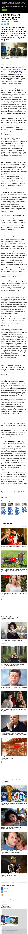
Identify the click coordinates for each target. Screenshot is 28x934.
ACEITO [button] (4, 10)
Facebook (21, 491)
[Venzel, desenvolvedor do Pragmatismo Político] (5, 906)
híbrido (12, 71)
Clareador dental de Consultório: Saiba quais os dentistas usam (24, 510)
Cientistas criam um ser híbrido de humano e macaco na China (12, 17)
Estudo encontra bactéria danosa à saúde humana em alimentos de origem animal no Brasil (17, 512)
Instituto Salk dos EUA (10, 97)
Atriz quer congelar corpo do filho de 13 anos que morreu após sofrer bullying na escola (10, 511)
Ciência (6, 497)
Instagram (10, 491)
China (17, 73)
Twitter (16, 491)
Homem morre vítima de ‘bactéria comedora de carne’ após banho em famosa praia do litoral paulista (3, 512)
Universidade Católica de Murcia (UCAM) (11, 83)
